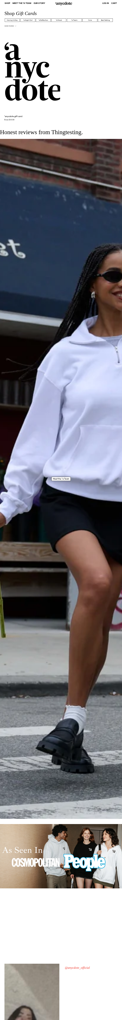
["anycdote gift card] (32, 72)
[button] (7, 3)
